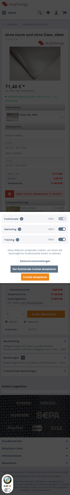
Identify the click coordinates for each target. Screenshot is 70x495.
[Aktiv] (62, 218)
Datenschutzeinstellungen (35, 261)
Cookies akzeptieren (35, 277)
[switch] (7, 490)
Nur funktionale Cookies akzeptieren (34, 269)
